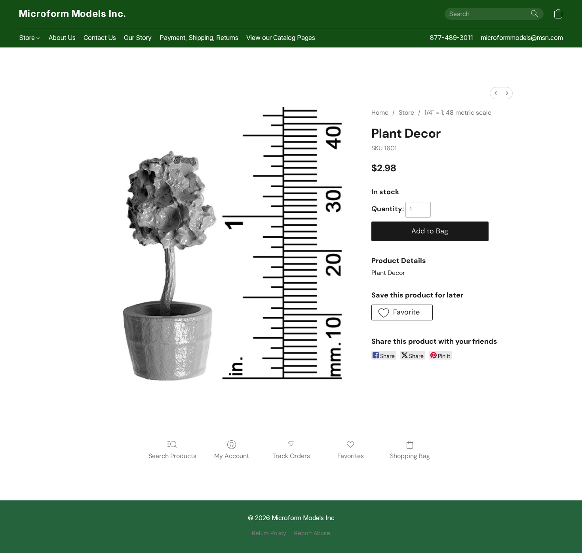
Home (379, 112)
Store (27, 38)
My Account (231, 456)
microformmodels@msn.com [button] (522, 38)
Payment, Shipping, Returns (199, 38)
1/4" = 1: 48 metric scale (457, 112)
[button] (72, 14)
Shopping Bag (410, 456)
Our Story (138, 38)
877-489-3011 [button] (451, 38)
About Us (62, 38)
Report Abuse (312, 533)
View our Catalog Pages (280, 38)
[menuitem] (495, 93)
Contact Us (100, 38)
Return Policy (269, 533)
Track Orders (291, 456)
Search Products (172, 456)
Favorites (350, 456)
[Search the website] (534, 13)
